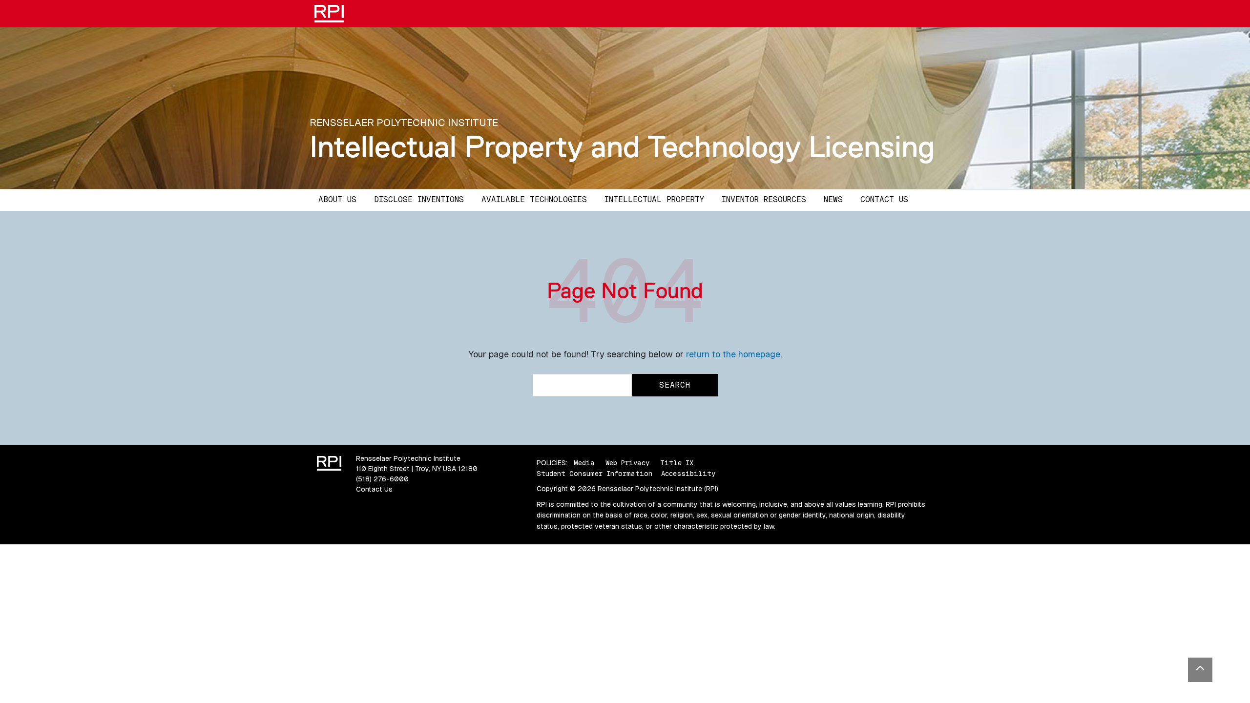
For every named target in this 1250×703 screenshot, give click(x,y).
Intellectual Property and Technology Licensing (622, 146)
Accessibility (688, 473)
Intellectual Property (654, 199)
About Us (337, 199)
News (833, 199)
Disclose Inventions (419, 199)
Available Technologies (534, 199)
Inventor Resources (764, 199)
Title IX (676, 462)
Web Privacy (627, 462)
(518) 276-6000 (382, 479)
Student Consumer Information (594, 473)
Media (584, 462)
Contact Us (884, 199)
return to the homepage (733, 354)
